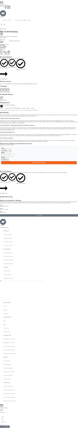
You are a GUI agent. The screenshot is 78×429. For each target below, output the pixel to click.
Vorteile (2, 419)
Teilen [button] (4, 48)
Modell (3, 152)
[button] (4, 24)
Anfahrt (8, 54)
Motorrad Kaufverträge (12, 83)
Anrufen (5, 54)
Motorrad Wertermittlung (22, 83)
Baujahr (3, 157)
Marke (2, 148)
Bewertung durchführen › (39, 162)
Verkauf (4, 92)
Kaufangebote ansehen (4, 44)
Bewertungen (3, 421)
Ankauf (1, 92)
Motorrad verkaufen (4, 83)
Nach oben (2, 412)
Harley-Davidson (3, 100)
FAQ (2, 424)
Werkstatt (8, 92)
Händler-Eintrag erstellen (32, 83)
